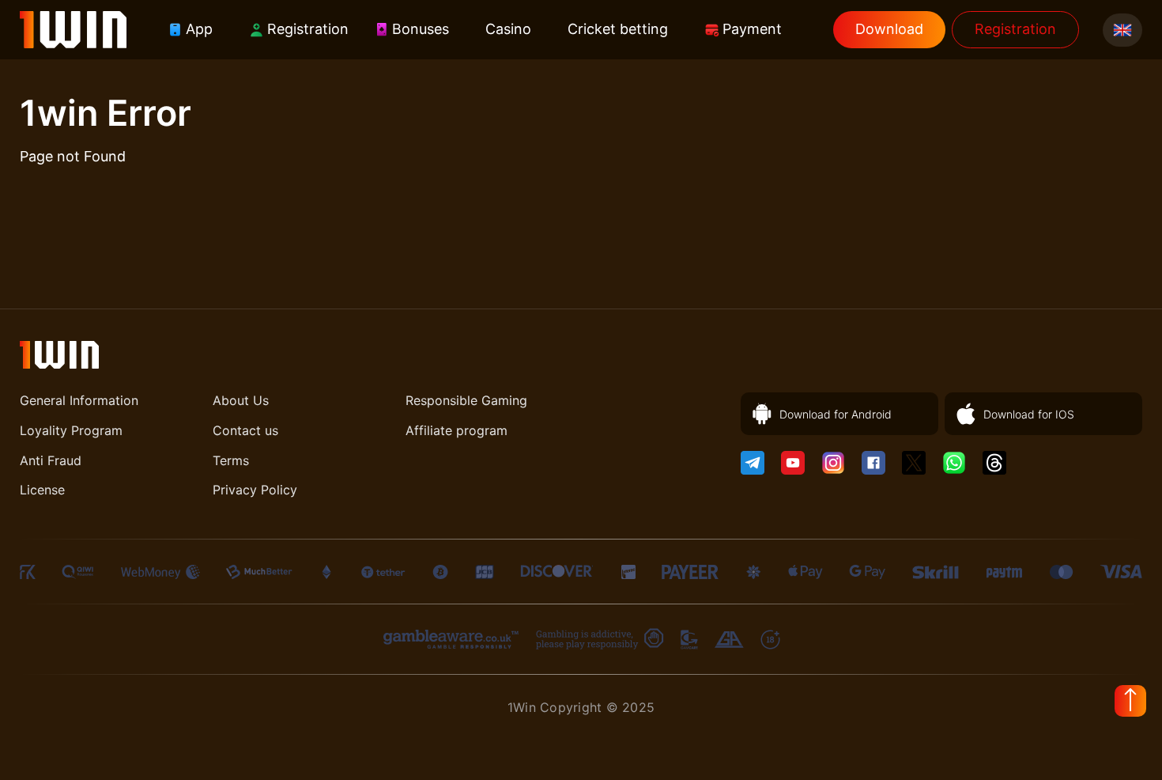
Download (889, 29)
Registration (308, 29)
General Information (79, 400)
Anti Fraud (50, 460)
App (199, 29)
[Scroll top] (1130, 701)
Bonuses (420, 29)
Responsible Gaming (466, 400)
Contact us (245, 430)
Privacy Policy (255, 490)
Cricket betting (618, 29)
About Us (241, 400)
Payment (752, 29)
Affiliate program (456, 430)
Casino (508, 29)
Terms (231, 460)
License (42, 490)
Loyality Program (71, 430)
